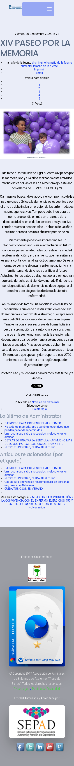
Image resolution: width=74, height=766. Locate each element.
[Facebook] (21, 747)
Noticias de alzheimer (45, 402)
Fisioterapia (39, 409)
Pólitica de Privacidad (46, 689)
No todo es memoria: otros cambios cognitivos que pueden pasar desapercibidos (36, 428)
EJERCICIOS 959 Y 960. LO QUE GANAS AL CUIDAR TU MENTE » (41, 502)
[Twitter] (30, 747)
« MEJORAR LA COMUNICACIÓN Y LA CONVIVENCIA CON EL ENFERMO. (37, 498)
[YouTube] (45, 747)
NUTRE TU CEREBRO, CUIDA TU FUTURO (29, 447)
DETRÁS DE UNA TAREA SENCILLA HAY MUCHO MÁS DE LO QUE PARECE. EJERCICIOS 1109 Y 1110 (38, 442)
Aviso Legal (20, 689)
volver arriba (37, 507)
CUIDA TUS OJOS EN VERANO (23, 488)
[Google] (60, 747)
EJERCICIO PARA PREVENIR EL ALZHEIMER (32, 423)
